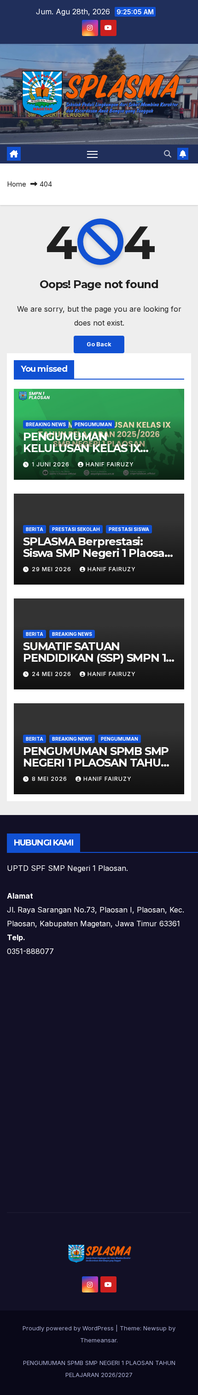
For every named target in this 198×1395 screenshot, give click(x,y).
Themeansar (98, 1340)
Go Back (99, 344)
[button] (167, 153)
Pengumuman (93, 424)
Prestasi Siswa (129, 529)
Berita (34, 529)
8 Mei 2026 (50, 778)
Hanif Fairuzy (110, 464)
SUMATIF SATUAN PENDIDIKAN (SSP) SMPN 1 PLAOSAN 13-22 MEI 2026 (94, 658)
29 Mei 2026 (52, 569)
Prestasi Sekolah (76, 529)
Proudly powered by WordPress (69, 1328)
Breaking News (46, 424)
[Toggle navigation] (92, 154)
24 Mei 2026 (52, 673)
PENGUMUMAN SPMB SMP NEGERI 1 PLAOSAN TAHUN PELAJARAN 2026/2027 (96, 762)
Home (16, 184)
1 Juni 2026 (51, 464)
